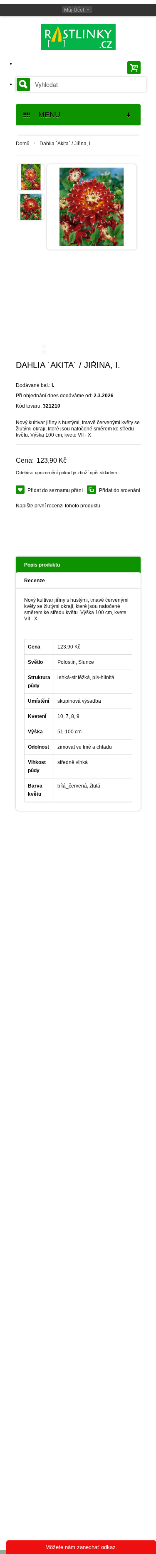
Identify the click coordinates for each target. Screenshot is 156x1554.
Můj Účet (74, 10)
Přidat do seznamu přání (55, 490)
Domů (23, 144)
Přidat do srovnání (119, 490)
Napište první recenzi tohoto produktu (58, 506)
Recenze (34, 581)
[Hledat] (23, 84)
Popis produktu (42, 565)
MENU (46, 114)
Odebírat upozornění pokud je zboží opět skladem (66, 472)
